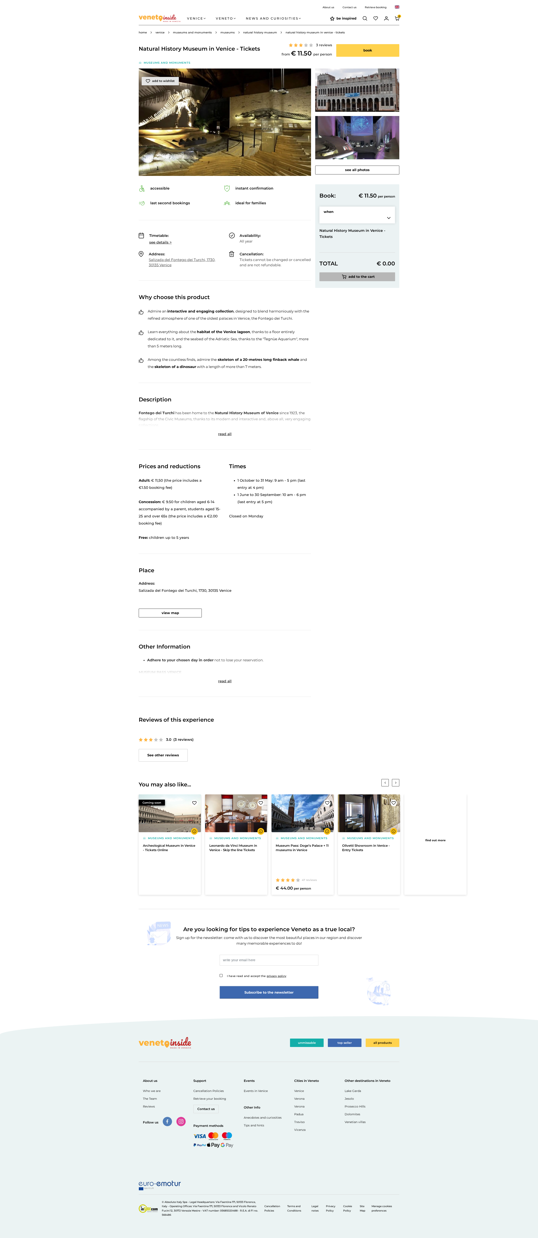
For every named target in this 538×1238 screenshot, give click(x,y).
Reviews (149, 1106)
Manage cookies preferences (382, 1208)
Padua (298, 1114)
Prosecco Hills (355, 1106)
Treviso (299, 1122)
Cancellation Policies (208, 1091)
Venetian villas (355, 1122)
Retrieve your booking (209, 1099)
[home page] (163, 18)
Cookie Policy (347, 1208)
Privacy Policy (330, 1208)
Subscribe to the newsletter (269, 992)
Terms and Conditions (294, 1208)
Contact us (349, 7)
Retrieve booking (375, 7)
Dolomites (352, 1114)
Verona (299, 1099)
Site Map (362, 1208)
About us (328, 7)
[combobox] (397, 7)
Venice (299, 1091)
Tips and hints (254, 1125)
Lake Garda (353, 1091)
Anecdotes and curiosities (263, 1117)
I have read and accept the (256, 976)
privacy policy (276, 976)
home (143, 32)
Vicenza (300, 1130)
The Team (150, 1099)
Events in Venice (256, 1091)
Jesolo (349, 1099)
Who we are (152, 1091)
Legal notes (315, 1208)
